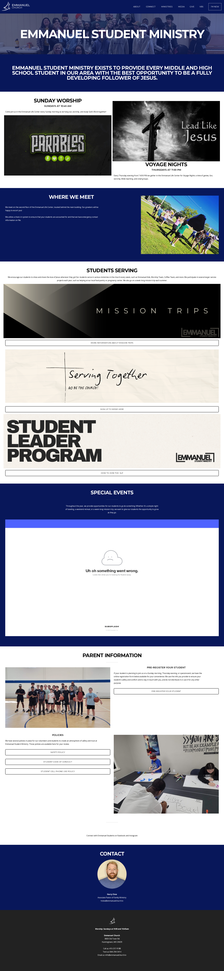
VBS (201, 7)
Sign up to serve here (112, 409)
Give (192, 7)
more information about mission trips (112, 343)
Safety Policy (58, 752)
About (137, 7)
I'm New (215, 7)
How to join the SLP (112, 473)
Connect (151, 7)
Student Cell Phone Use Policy (58, 771)
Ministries (167, 7)
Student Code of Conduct (57, 762)
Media (181, 7)
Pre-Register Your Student (166, 691)
